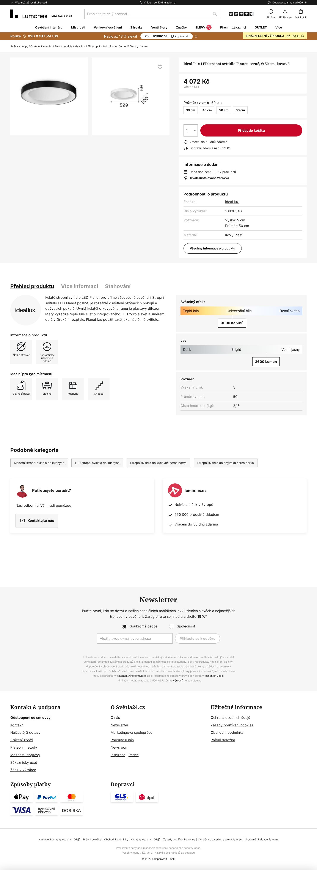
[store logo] (41, 14)
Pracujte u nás (122, 740)
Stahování (118, 286)
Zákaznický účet (23, 762)
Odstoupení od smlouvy (30, 717)
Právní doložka (223, 740)
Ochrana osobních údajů (230, 717)
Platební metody (23, 747)
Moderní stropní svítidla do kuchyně (39, 463)
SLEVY (200, 27)
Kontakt (16, 725)
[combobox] (152, 14)
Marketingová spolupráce (131, 732)
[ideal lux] (25, 310)
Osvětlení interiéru (41, 46)
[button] (160, 67)
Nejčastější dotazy (25, 732)
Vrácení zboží (21, 740)
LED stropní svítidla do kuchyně (97, 463)
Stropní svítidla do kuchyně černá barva (158, 463)
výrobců (178, 680)
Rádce (134, 755)
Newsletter (119, 725)
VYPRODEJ (166, 36)
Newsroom (119, 747)
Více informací (79, 286)
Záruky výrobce (23, 769)
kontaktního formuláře (132, 676)
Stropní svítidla (63, 46)
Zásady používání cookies (232, 725)
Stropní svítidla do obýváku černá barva (225, 463)
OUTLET (261, 27)
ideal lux (232, 201)
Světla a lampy (19, 46)
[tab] (32, 286)
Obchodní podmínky (227, 732)
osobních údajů (214, 676)
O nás (115, 717)
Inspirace (118, 755)
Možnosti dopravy (25, 755)
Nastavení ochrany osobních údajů (59, 839)
